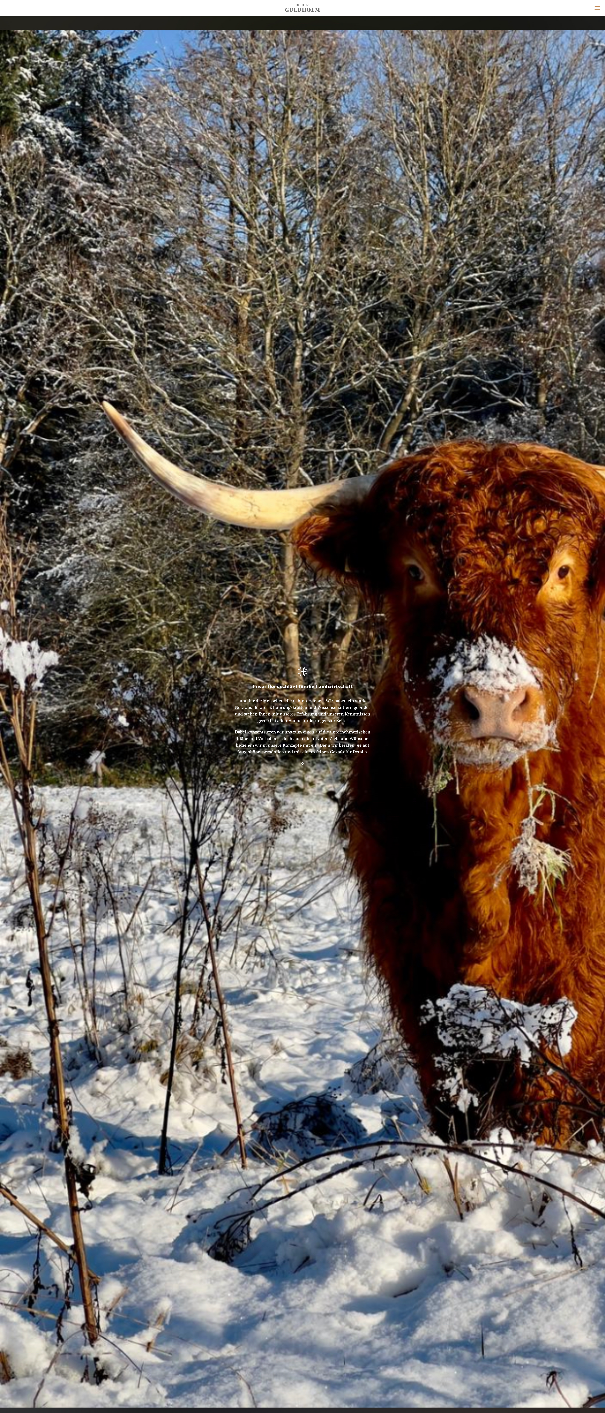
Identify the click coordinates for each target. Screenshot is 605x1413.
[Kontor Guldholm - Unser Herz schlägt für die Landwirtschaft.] (302, 8)
